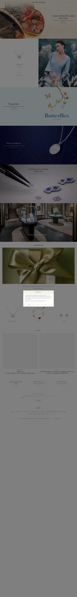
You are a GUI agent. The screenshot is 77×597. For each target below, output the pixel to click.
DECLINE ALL (38, 304)
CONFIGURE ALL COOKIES (48, 304)
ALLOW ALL (29, 304)
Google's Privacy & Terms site (28, 296)
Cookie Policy (29, 299)
